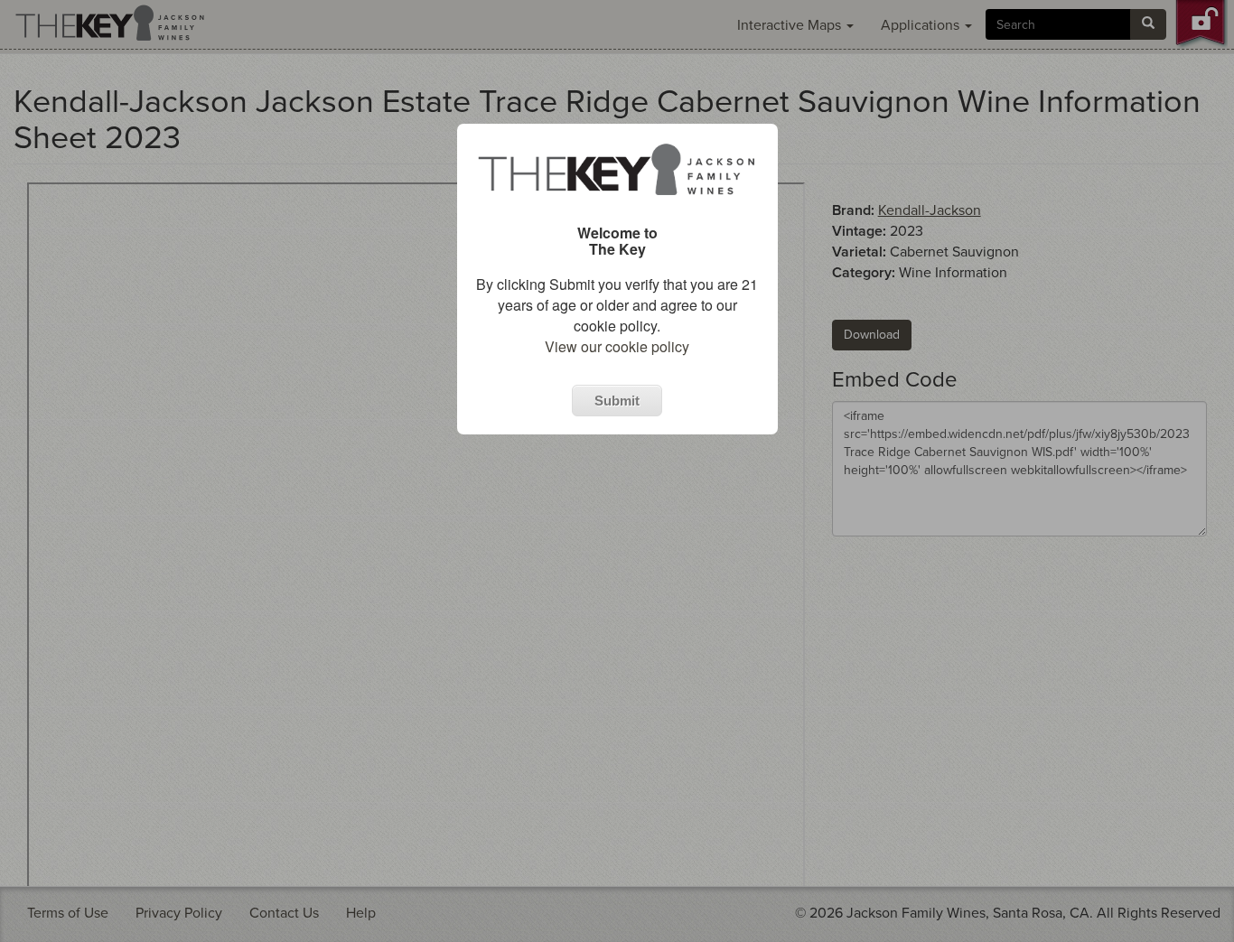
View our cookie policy (617, 346)
